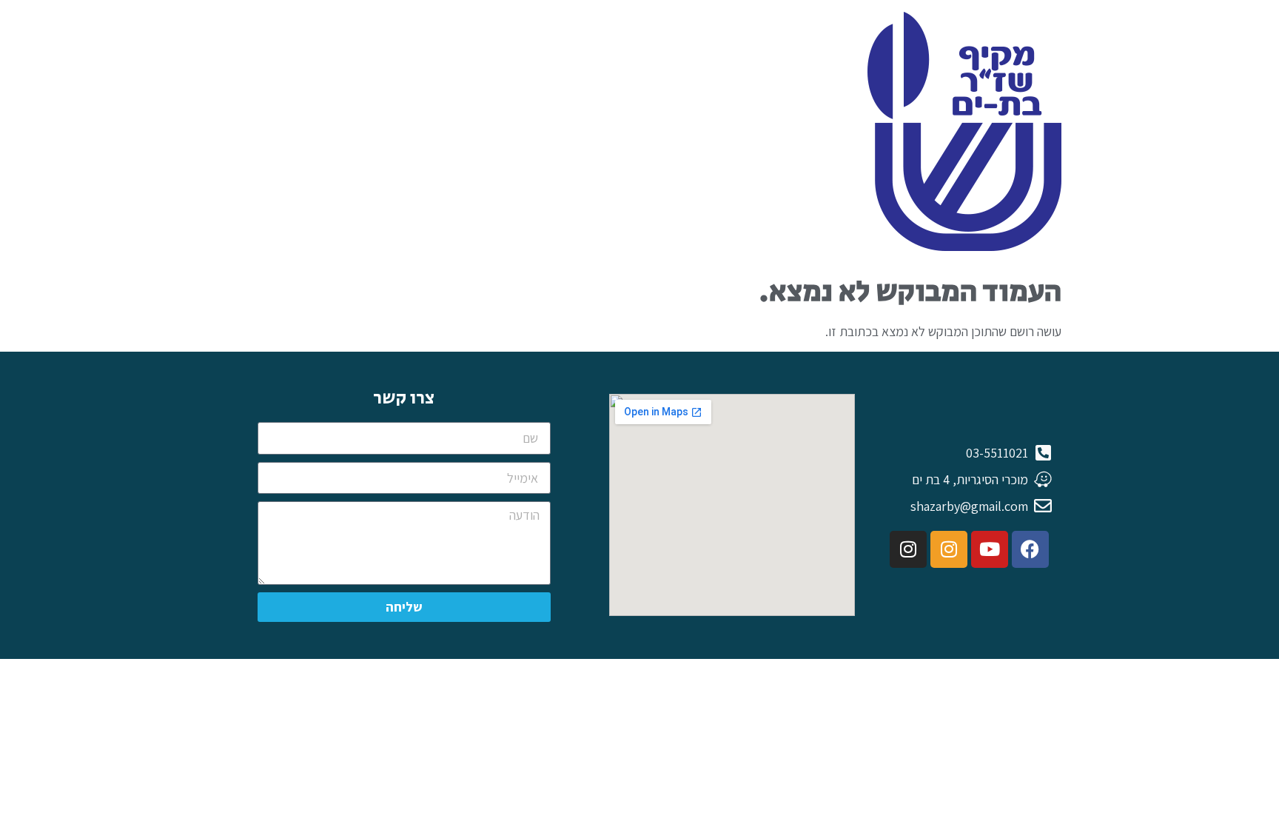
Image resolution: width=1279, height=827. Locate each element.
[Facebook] (1030, 549)
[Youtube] (989, 549)
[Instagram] (948, 549)
